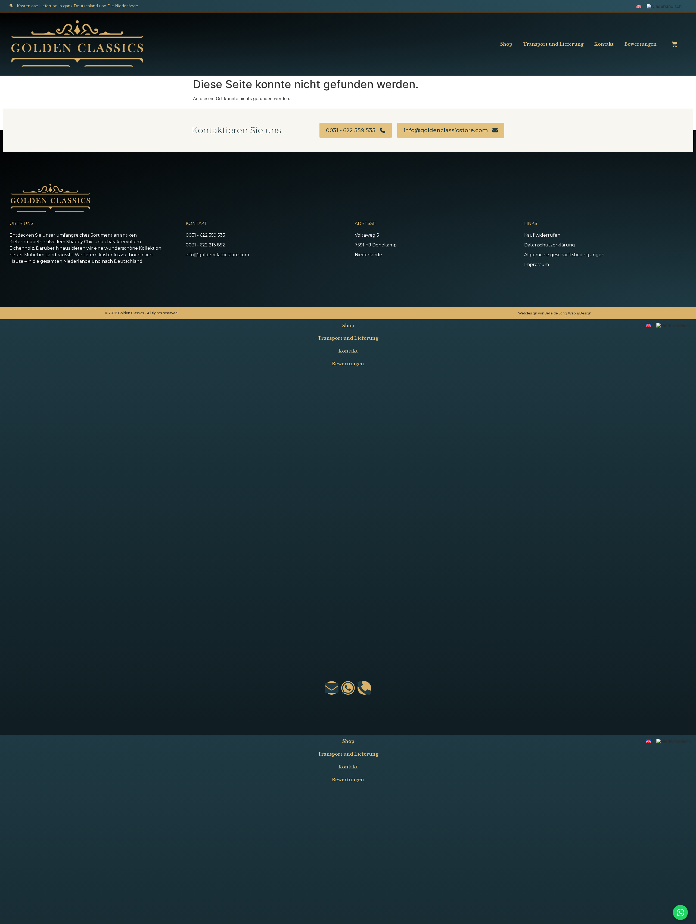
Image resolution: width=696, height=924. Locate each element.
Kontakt (604, 44)
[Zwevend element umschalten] (680, 912)
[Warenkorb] (674, 44)
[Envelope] (331, 688)
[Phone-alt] (364, 688)
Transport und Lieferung (553, 44)
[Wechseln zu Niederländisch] (664, 6)
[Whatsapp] (348, 688)
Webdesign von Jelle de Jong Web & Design (554, 313)
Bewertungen (640, 44)
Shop (506, 44)
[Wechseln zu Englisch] (639, 6)
